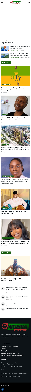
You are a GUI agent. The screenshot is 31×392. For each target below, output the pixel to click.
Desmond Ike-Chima (15, 57)
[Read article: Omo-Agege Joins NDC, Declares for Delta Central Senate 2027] (15, 199)
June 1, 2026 (4, 122)
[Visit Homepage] (15, 2)
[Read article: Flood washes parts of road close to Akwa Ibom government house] (5, 48)
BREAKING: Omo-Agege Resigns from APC (15, 303)
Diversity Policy (5, 351)
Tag (6, 40)
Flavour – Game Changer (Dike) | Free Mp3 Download (11, 280)
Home (2, 40)
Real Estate (6, 144)
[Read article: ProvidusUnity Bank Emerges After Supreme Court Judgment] (15, 76)
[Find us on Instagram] (6, 385)
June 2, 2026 (4, 92)
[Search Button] (29, 2)
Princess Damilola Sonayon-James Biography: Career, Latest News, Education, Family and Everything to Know (14, 182)
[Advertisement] (15, 22)
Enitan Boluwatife (15, 50)
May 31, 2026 (4, 186)
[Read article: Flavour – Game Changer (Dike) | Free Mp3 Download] (15, 266)
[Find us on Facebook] (1, 385)
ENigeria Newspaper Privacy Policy (10, 353)
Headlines (5, 114)
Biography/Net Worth (8, 176)
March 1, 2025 (24, 57)
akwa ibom (10, 40)
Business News (6, 84)
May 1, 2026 (23, 50)
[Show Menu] (2, 2)
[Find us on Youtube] (8, 385)
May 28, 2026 (4, 215)
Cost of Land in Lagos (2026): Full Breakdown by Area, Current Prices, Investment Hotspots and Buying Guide (15, 150)
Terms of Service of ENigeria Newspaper (12, 355)
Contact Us (4, 348)
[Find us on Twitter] (3, 385)
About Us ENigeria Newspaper (9, 346)
